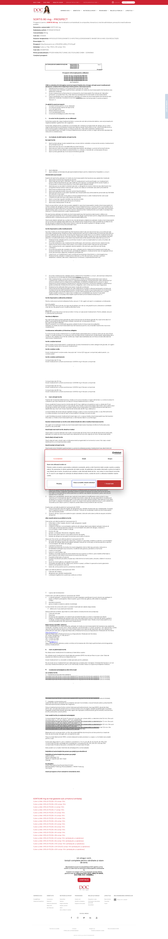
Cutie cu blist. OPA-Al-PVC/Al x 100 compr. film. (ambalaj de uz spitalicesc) (58, 844)
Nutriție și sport (89, 10)
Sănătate (76, 10)
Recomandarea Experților (123, 895)
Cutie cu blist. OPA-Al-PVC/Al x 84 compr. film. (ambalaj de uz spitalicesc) (58, 841)
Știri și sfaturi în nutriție (65, 909)
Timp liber (106, 901)
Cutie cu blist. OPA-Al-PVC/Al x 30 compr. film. (49, 801)
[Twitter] (84, 918)
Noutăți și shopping (79, 901)
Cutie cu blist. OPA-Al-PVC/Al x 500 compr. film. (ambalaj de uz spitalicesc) (59, 849)
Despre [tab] (110, 458)
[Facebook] (71, 918)
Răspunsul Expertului (39, 901)
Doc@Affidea (37, 899)
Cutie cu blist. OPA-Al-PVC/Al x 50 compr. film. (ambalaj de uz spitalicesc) (58, 838)
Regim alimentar (64, 903)
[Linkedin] (90, 918)
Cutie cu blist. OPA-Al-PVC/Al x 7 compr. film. (48, 810)
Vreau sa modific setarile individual (84, 482)
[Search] (134, 2)
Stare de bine (107, 899)
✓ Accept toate (109, 483)
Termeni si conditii (54, 928)
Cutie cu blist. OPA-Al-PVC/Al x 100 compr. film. (49, 804)
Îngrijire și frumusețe (80, 903)
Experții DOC (65, 10)
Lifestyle (129, 10)
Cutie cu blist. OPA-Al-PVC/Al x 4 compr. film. (48, 807)
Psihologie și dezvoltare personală (94, 902)
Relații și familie (116, 10)
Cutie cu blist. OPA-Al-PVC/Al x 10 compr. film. (49, 813)
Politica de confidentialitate (71, 930)
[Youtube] (97, 918)
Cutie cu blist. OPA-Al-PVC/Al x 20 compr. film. (49, 818)
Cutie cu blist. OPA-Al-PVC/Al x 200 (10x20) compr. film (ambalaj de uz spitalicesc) (61, 846)
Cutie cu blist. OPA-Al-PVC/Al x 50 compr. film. (49, 824)
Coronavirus (50, 899)
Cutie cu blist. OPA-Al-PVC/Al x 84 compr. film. (49, 830)
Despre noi (92, 928)
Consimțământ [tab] (57, 458)
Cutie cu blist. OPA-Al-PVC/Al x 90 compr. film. (49, 832)
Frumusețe (103, 10)
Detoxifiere (62, 899)
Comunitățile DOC (72, 2)
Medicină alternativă (52, 903)
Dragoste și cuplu (92, 899)
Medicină (49, 901)
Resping (59, 483)
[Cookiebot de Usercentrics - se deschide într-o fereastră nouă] (113, 453)
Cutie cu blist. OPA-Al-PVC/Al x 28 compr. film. (49, 821)
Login (117, 2)
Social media (84, 913)
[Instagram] (78, 918)
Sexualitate (91, 904)
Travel (105, 903)
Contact (74, 928)
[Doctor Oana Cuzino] (42, 10)
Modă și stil (77, 899)
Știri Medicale (50, 907)
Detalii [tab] (84, 458)
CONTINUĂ (84, 880)
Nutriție (62, 901)
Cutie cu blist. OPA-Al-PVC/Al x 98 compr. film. (49, 835)
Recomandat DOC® (113, 928)
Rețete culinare (63, 905)
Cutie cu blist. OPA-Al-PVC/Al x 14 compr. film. (49, 815)
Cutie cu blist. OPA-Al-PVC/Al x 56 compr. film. (49, 827)
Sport (61, 907)
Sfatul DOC (49, 905)
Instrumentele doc (90, 2)
